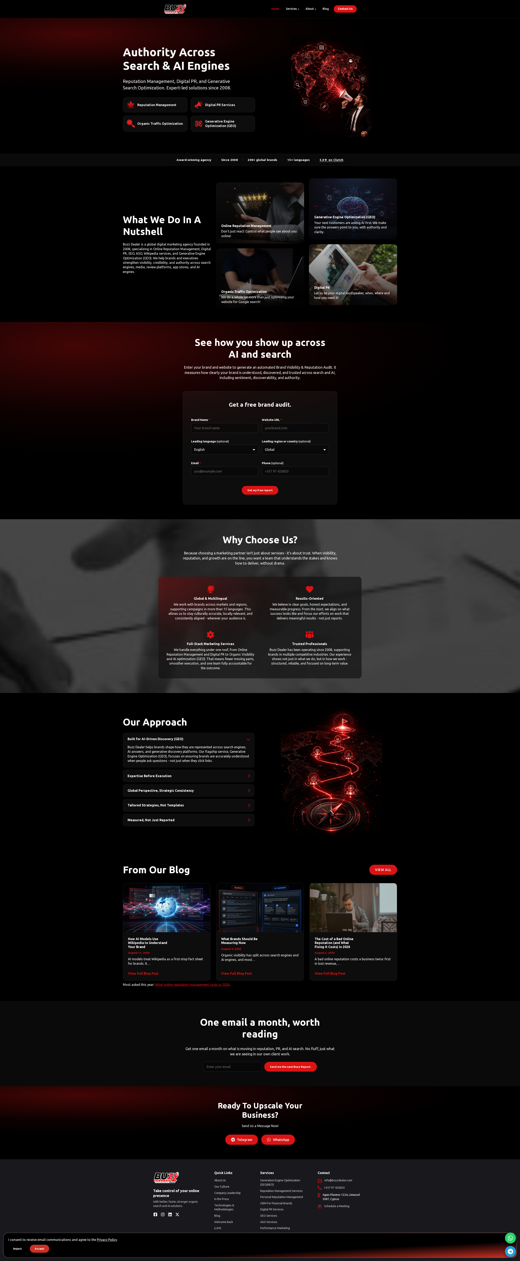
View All (383, 870)
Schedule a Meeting (336, 1206)
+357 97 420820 (334, 1187)
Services (291, 8)
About (310, 8)
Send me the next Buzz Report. (290, 1066)
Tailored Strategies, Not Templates (156, 805)
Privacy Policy (107, 1239)
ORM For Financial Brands (276, 1203)
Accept (39, 1248)
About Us (220, 1180)
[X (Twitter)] (177, 1214)
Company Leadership (227, 1193)
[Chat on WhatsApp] (510, 1238)
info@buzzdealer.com (338, 1180)
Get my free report (260, 490)
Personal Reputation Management (281, 1197)
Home (275, 8)
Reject (17, 1248)
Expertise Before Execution (149, 776)
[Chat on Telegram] (510, 1251)
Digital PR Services (272, 1209)
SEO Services (268, 1215)
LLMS (217, 1228)
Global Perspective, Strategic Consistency (161, 790)
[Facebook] (155, 1214)
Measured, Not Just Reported (151, 820)
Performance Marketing (275, 1228)
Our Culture (221, 1186)
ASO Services (268, 1222)
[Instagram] (162, 1214)
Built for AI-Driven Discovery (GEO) (155, 739)
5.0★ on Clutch (331, 160)
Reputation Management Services (281, 1191)
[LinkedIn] (170, 1214)
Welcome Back (223, 1222)
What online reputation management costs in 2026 (192, 984)
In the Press (221, 1199)
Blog (326, 8)
